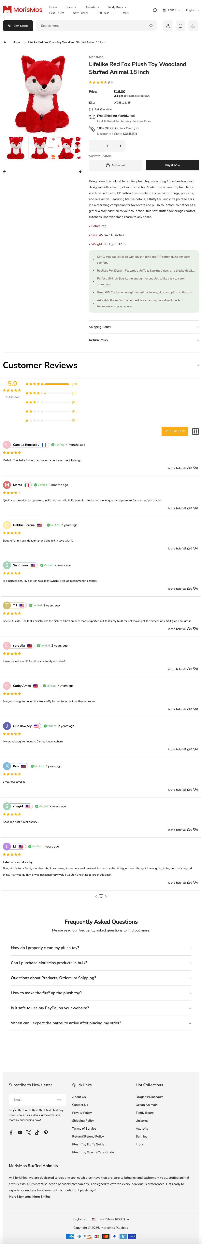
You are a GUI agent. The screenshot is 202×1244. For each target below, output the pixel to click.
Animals (90, 7)
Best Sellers (56, 13)
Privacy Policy (82, 1113)
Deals (125, 13)
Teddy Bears (115, 7)
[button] (16, 149)
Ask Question (103, 109)
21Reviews (12, 397)
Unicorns (142, 1121)
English (190, 10)
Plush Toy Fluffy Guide (88, 1144)
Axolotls (142, 1128)
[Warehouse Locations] (193, 25)
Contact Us (80, 1105)
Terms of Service (84, 1128)
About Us (79, 1097)
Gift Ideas (103, 13)
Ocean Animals (147, 1105)
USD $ (171, 11)
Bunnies (141, 1136)
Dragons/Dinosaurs (150, 1097)
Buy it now (172, 165)
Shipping (118, 95)
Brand (69, 7)
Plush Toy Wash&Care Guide (93, 1152)
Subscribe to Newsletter (30, 1085)
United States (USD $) (111, 1219)
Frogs (140, 1144)
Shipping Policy (83, 1121)
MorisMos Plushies (114, 1228)
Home (53, 7)
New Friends (81, 13)
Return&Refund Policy (88, 1136)
